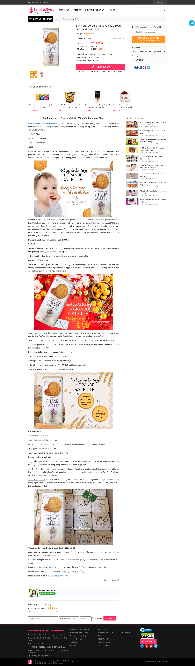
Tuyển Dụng (74, 642)
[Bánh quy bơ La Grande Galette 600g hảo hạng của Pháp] (33, 74)
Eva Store (32, 560)
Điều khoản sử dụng (54, 661)
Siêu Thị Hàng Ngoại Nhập (70, 661)
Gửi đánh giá (109, 618)
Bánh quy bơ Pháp (60, 576)
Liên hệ (73, 645)
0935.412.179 (149, 52)
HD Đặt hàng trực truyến (79, 636)
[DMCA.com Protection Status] (147, 636)
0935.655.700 (138, 52)
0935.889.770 (160, 52)
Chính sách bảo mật (40, 661)
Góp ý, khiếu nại (76, 639)
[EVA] (41, 10)
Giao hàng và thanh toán (79, 633)
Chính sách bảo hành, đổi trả (80, 629)
